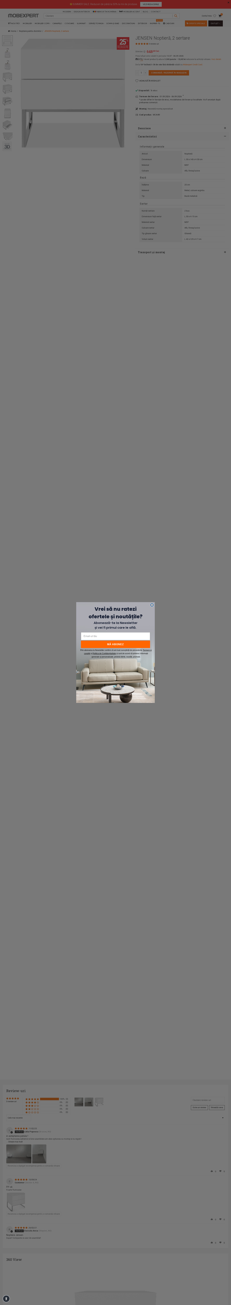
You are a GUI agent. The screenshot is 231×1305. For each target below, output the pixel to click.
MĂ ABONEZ (115, 644)
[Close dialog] (152, 605)
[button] (6, 1298)
